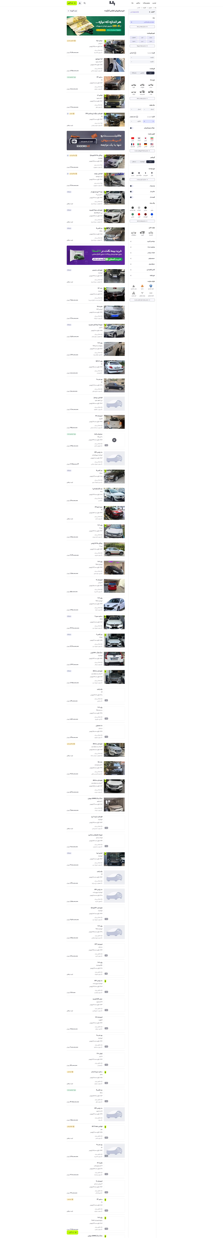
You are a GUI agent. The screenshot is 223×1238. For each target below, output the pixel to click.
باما (155, 8)
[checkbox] (133, 53)
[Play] (114, 440)
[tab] (150, 73)
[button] (151, 37)
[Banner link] (96, 25)
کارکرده (144, 8)
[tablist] (142, 73)
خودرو (150, 8)
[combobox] (72, 11)
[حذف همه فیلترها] (150, 12)
